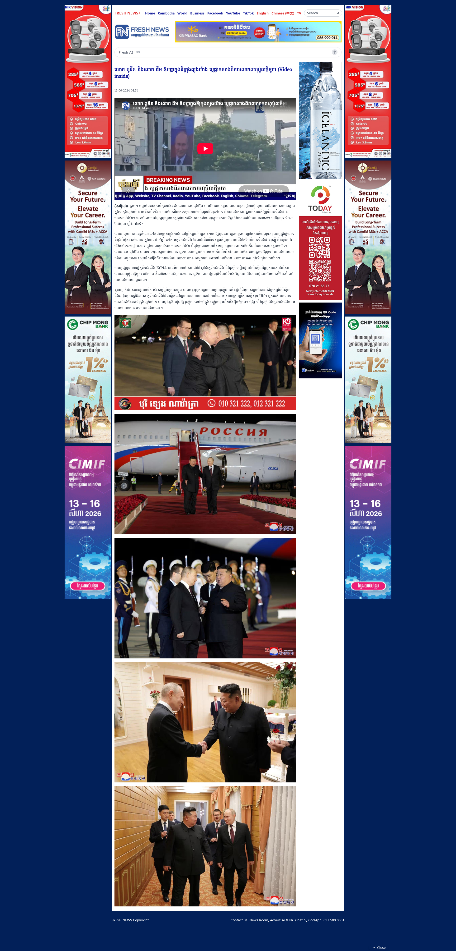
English (263, 13)
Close (381, 947)
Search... (314, 13)
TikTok (248, 13)
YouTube (233, 13)
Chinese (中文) (282, 13)
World (182, 13)
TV (299, 13)
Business (197, 13)
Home (150, 13)
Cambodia (166, 13)
